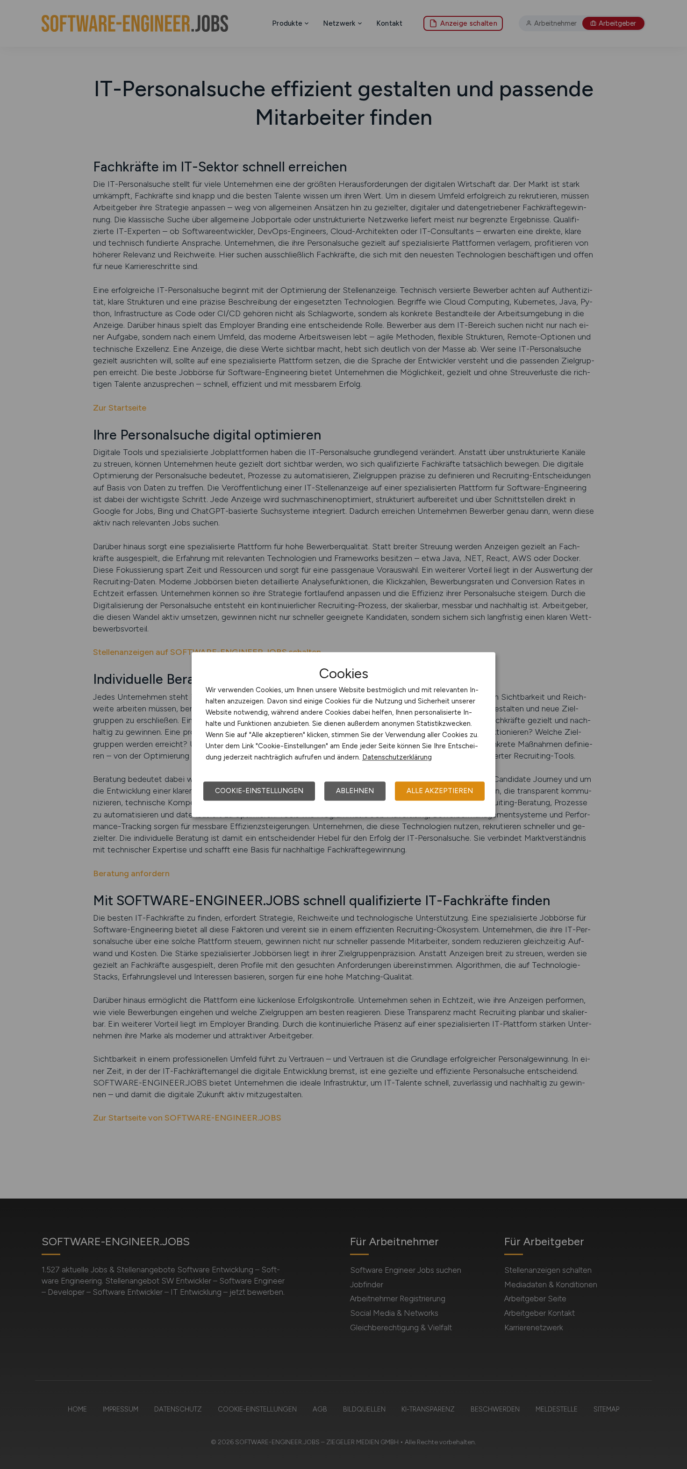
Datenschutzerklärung (397, 757)
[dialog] (343, 734)
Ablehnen (355, 791)
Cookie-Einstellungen (259, 791)
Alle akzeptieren (440, 791)
